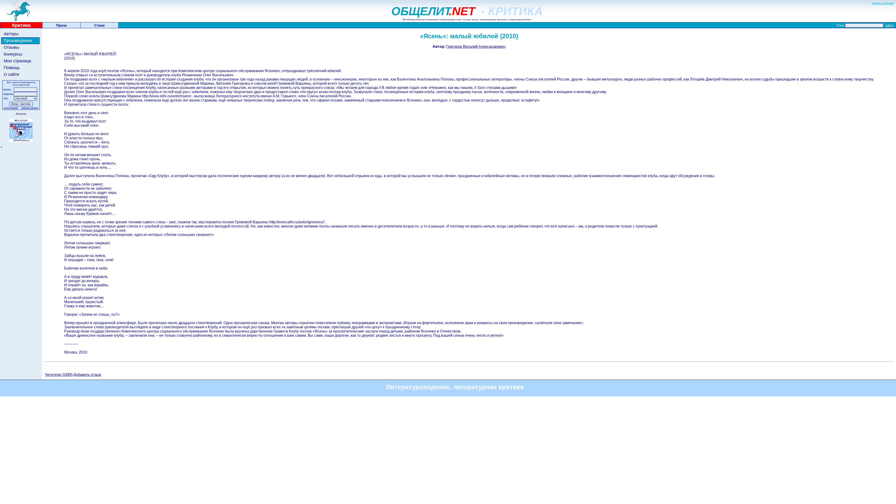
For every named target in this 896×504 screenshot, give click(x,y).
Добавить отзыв (87, 375)
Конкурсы (13, 54)
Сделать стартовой (883, 3)
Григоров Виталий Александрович (475, 47)
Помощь (12, 67)
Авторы (11, 34)
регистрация (11, 107)
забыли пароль (29, 107)
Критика (21, 25)
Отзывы (11, 47)
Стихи (99, 25)
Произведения (18, 40)
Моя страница (17, 61)
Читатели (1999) (59, 375)
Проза (61, 25)
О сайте (11, 74)
